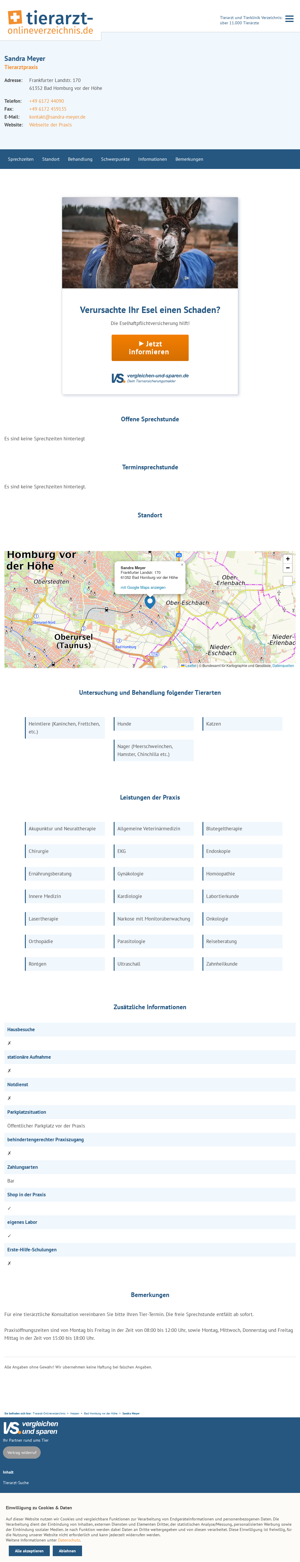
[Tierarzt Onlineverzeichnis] (50, 35)
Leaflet (190, 665)
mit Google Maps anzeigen (143, 587)
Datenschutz (69, 1540)
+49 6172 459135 (48, 109)
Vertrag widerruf (21, 1452)
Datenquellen (283, 665)
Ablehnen (67, 1551)
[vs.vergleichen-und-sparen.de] (31, 1433)
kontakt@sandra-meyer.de (57, 117)
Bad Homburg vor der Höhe (100, 1413)
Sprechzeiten (21, 159)
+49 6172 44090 (46, 101)
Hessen (74, 1413)
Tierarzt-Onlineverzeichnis (49, 1413)
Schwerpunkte (115, 159)
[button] (150, 602)
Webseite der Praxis (50, 125)
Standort (50, 159)
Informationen (152, 159)
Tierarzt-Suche (16, 1482)
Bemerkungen (189, 159)
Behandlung (80, 159)
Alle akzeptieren (29, 1551)
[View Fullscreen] (287, 580)
